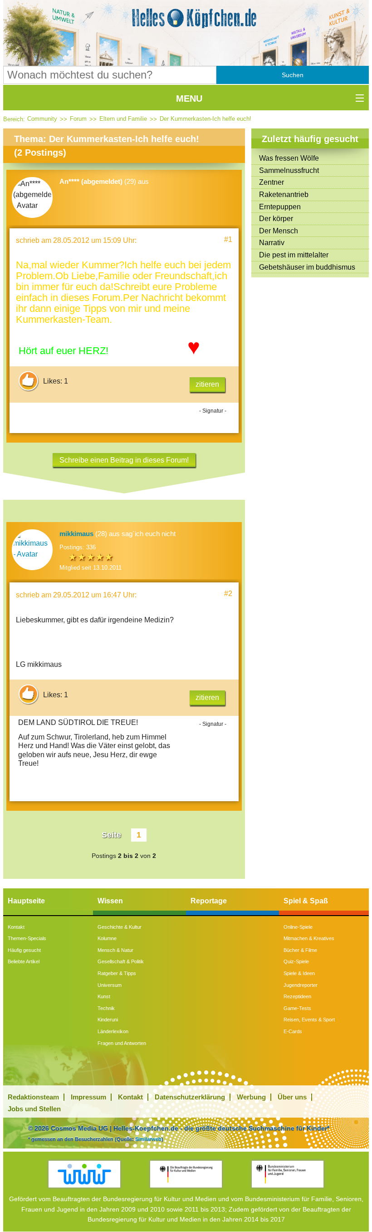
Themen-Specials (27, 938)
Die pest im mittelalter (293, 255)
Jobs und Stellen (34, 1109)
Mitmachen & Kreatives (309, 938)
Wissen (110, 901)
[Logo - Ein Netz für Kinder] (84, 1174)
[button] (292, 75)
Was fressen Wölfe (289, 158)
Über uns (292, 1097)
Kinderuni (108, 1019)
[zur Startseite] (186, 18)
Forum (78, 118)
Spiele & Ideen (299, 973)
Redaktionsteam (33, 1097)
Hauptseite (26, 901)
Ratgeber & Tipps (117, 973)
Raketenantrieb (283, 194)
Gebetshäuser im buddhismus (307, 267)
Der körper (276, 218)
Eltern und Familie (123, 118)
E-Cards (293, 1031)
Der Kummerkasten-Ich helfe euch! (205, 118)
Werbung (251, 1097)
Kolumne (107, 938)
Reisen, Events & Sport (309, 1019)
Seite (111, 834)
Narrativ (271, 242)
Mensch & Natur (115, 950)
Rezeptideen (297, 996)
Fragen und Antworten (122, 1043)
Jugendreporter (301, 985)
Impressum (88, 1097)
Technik (106, 1008)
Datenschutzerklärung (190, 1097)
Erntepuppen (280, 207)
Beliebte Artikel (23, 961)
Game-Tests (297, 1008)
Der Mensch (278, 231)
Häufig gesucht (24, 950)
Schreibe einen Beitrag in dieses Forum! (124, 460)
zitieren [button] (207, 384)
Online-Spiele (298, 927)
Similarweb (148, 1139)
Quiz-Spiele (296, 961)
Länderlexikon (113, 1031)
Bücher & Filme (300, 950)
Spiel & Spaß (306, 901)
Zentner (271, 182)
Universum (110, 985)
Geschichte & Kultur (120, 927)
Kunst (104, 996)
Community (42, 118)
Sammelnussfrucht (289, 170)
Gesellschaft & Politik (121, 961)
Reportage (209, 901)
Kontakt (16, 927)
